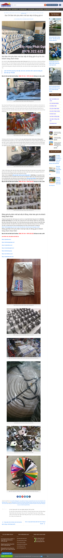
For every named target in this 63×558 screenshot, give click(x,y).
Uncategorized (53, 123)
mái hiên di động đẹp (54, 116)
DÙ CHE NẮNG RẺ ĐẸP (26, 556)
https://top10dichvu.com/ (7, 253)
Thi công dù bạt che (35, 556)
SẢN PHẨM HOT (15, 9)
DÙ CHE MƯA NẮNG (39, 9)
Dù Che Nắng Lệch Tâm (21, 546)
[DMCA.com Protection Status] (43, 556)
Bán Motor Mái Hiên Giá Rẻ (22, 538)
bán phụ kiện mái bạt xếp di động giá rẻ (21, 175)
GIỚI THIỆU (9, 9)
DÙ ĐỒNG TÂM (53, 106)
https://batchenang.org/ (7, 250)
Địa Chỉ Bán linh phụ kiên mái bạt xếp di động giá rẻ (20, 503)
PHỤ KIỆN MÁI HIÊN (23, 9)
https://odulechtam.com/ (7, 245)
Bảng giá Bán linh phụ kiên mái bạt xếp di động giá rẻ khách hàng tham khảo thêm (26, 502)
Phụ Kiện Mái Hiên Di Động (21, 540)
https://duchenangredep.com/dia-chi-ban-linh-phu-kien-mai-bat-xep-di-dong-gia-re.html (20, 227)
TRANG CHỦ (3, 9)
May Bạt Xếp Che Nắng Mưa (22, 544)
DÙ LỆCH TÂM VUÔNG (55, 111)
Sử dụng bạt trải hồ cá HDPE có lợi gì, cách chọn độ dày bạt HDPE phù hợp (8, 540)
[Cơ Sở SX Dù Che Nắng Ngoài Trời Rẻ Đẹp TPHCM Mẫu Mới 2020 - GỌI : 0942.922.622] (6, 5)
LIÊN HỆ (57, 9)
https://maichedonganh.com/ (8, 248)
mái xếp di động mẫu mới (54, 119)
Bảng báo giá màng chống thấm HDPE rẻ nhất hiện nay (7, 545)
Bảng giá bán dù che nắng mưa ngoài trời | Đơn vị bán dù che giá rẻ (8, 549)
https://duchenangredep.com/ (8, 242)
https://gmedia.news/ (6, 239)
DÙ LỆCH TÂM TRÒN (54, 108)
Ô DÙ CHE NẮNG (31, 9)
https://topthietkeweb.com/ (8, 256)
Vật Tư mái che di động (21, 542)
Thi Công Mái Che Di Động (49, 9)
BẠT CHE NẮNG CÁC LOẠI (54, 99)
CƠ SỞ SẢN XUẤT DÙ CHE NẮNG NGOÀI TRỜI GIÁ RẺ (24, 19)
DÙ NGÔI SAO (53, 113)
